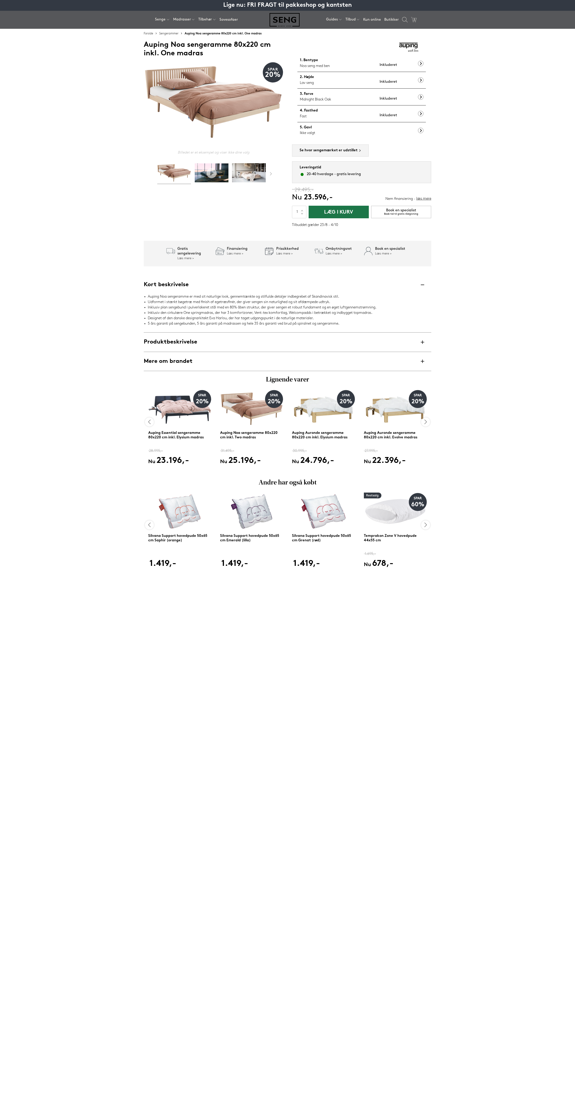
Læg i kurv (338, 212)
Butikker (391, 20)
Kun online (372, 20)
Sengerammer (169, 33)
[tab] (174, 173)
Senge (160, 19)
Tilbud (350, 19)
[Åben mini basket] (414, 19)
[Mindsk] (302, 215)
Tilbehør (205, 19)
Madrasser (182, 19)
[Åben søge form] (405, 19)
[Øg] (302, 209)
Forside (148, 33)
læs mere (423, 199)
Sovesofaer (228, 20)
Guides (332, 19)
